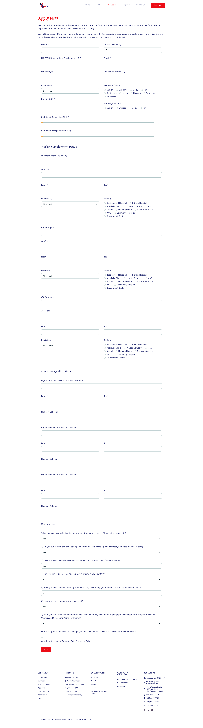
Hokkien (137, 93)
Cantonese (111, 93)
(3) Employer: (47, 297)
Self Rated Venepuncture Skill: (56, 131)
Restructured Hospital (116, 203)
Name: (45, 44)
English (109, 90)
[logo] (43, 3)
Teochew (150, 93)
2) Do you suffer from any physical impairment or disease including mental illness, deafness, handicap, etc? (92, 547)
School (109, 209)
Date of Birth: (48, 99)
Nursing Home (125, 209)
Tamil (146, 90)
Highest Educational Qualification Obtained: (62, 380)
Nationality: (47, 72)
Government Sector (115, 216)
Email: (107, 58)
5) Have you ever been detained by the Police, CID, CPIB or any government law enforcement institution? (91, 587)
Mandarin (123, 90)
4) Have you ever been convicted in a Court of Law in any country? (73, 574)
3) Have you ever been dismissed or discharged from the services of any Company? (81, 560)
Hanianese (111, 96)
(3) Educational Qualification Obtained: (59, 474)
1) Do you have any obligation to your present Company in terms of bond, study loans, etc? (84, 533)
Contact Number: (112, 44)
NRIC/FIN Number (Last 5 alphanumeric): (61, 58)
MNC (150, 206)
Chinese (122, 108)
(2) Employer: (47, 227)
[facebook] (144, 710)
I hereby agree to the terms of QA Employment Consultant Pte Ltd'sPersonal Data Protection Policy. (88, 631)
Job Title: (46, 169)
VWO (108, 213)
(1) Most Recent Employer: (54, 156)
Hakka (125, 93)
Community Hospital (126, 213)
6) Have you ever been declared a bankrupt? (62, 601)
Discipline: (46, 198)
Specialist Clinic (113, 206)
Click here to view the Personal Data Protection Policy (66, 641)
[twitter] (148, 710)
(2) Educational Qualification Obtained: (59, 427)
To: (106, 185)
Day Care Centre (145, 209)
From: (44, 185)
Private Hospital (139, 203)
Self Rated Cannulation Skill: (55, 117)
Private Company (134, 206)
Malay (135, 90)
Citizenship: (47, 85)
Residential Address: (114, 72)
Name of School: (49, 412)
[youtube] (152, 710)
